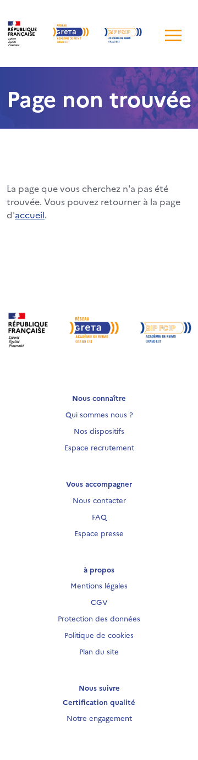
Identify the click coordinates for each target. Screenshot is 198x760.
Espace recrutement (99, 447)
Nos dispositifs (99, 431)
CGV (99, 602)
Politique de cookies (99, 635)
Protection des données (99, 618)
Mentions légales (99, 585)
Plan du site (99, 651)
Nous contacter (99, 500)
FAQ (99, 516)
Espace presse (99, 533)
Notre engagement (99, 718)
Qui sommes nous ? (99, 414)
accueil (30, 214)
